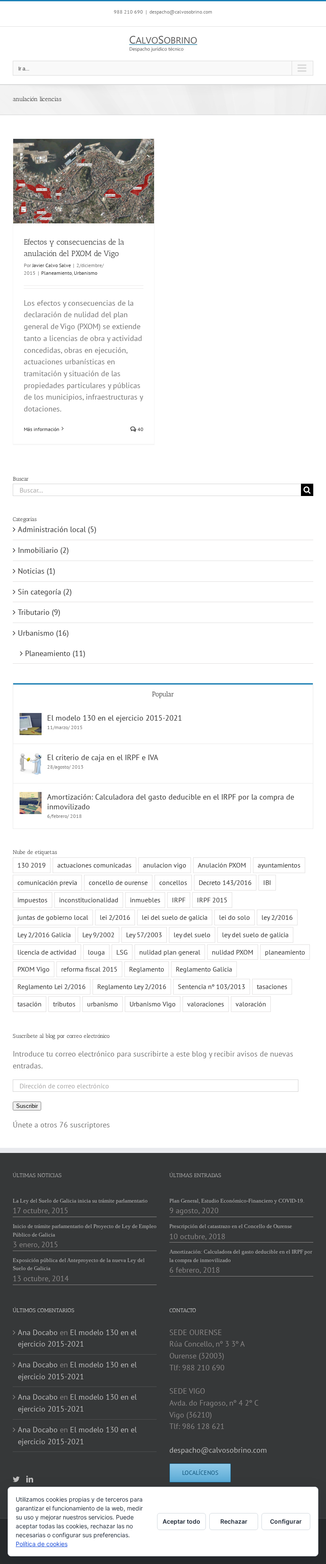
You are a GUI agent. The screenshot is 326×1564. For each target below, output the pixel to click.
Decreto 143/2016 (225, 882)
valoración (251, 1004)
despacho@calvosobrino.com (180, 11)
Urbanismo (85, 273)
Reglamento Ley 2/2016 (131, 986)
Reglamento (146, 969)
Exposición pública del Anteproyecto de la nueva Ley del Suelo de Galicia (79, 1264)
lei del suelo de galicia (175, 917)
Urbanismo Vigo (152, 1004)
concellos (173, 882)
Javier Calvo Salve (51, 265)
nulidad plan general (169, 952)
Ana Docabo (38, 1332)
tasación (29, 1004)
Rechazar (233, 1521)
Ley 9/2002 (98, 934)
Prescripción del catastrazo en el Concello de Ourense (230, 1226)
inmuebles (145, 900)
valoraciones (205, 1004)
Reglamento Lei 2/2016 (51, 986)
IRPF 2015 (212, 900)
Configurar (286, 1521)
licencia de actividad (46, 952)
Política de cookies (41, 1543)
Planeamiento (56, 273)
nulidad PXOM (232, 952)
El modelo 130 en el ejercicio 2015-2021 (114, 718)
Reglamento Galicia (204, 969)
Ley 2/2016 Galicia (44, 934)
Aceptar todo (181, 1521)
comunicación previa (47, 882)
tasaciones (272, 986)
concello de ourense (118, 882)
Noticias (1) (36, 571)
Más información (41, 429)
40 (139, 429)
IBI (267, 882)
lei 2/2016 (115, 917)
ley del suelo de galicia (255, 934)
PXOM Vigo (33, 969)
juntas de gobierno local (52, 917)
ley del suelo (192, 934)
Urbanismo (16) (43, 633)
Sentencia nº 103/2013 (211, 986)
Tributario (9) (39, 612)
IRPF (178, 900)
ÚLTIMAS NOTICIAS (37, 1175)
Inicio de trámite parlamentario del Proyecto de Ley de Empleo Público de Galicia (85, 1230)
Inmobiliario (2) (43, 550)
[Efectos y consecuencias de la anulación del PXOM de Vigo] (83, 181)
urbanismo (102, 1004)
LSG (122, 952)
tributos (64, 1004)
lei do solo (234, 917)
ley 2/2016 (277, 917)
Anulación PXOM (222, 865)
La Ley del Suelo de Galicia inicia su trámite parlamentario (80, 1201)
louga (96, 952)
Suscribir (27, 1106)
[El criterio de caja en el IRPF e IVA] (31, 758)
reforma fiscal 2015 (89, 969)
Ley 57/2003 (144, 934)
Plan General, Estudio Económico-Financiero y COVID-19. (236, 1201)
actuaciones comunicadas (94, 865)
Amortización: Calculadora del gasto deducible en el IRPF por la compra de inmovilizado (170, 802)
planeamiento (285, 952)
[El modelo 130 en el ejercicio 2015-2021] (31, 719)
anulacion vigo (164, 865)
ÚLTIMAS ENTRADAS (195, 1175)
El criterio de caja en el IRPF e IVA (102, 757)
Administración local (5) (57, 529)
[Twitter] (16, 1479)
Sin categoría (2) (45, 592)
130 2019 (31, 865)
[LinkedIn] (29, 1479)
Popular (163, 694)
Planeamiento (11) (55, 653)
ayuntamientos (279, 865)
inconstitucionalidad (88, 900)
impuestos (32, 900)
